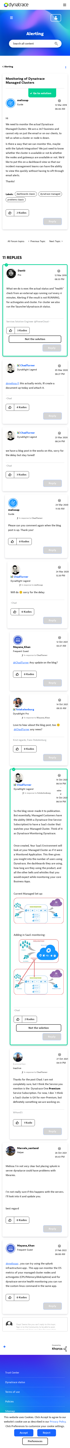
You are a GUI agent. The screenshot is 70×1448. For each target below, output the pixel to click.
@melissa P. (12, 383)
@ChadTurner (21, 662)
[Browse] (13, 18)
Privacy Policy (58, 1421)
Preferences (35, 1441)
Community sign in (56, 17)
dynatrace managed (50, 194)
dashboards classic (26, 194)
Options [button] (65, 67)
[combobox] (35, 44)
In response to (30, 518)
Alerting (8, 66)
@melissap (12, 1263)
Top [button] (4, 1346)
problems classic (15, 199)
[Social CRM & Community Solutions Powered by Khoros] (59, 1347)
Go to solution (42, 93)
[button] (23, 1432)
